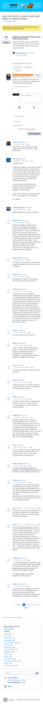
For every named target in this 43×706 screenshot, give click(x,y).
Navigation (7, 652)
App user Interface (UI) (10, 642)
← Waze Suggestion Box (9, 21)
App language (8, 640)
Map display (7, 647)
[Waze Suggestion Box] (21, 6)
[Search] (37, 673)
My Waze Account (9, 649)
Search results (8, 658)
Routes (6, 656)
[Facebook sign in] (19, 107)
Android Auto (7, 638)
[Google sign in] (34, 107)
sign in (19, 617)
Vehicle (6, 663)
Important (29, 67)
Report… (25, 55)
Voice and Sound (9, 665)
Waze (9, 686)
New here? (26, 129)
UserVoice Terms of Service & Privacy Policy (28, 699)
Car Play (6, 645)
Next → (26, 608)
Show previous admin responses (22, 86)
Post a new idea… (9, 629)
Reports (6, 654)
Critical (18, 70)
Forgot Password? (18, 125)
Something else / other (10, 661)
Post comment (34, 133)
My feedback (7, 633)
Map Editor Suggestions (15, 680)
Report (28, 144)
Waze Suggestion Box (12, 626)
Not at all (18, 67)
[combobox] (20, 673)
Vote (6, 42)
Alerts (5, 636)
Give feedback (13, 677)
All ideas (6, 631)
